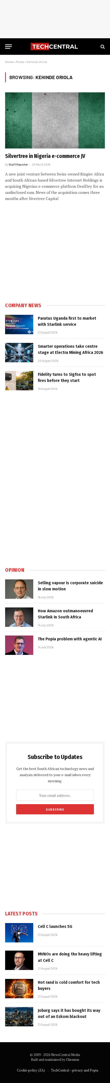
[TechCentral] (55, 46)
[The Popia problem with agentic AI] (19, 645)
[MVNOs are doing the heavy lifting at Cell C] (19, 960)
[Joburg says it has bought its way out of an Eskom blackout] (19, 1016)
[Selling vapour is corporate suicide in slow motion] (19, 589)
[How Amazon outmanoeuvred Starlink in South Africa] (19, 617)
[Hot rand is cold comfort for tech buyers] (19, 988)
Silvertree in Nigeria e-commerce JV (45, 156)
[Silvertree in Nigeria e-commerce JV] (55, 120)
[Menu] (8, 46)
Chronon (72, 1059)
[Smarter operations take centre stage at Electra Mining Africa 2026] (19, 352)
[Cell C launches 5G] (19, 932)
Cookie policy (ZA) (31, 1070)
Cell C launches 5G (55, 926)
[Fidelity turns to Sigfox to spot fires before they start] (19, 380)
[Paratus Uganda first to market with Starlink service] (19, 324)
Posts (20, 62)
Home (9, 62)
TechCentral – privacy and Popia (74, 1070)
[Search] (102, 46)
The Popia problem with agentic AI (70, 639)
